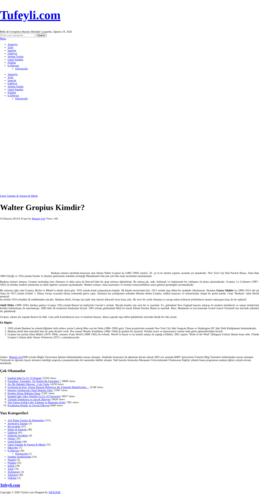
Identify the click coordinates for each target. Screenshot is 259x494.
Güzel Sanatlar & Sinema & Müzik (19, 196)
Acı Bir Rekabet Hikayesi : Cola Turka (28, 384)
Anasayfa (12, 44)
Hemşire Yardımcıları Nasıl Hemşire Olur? (30, 390)
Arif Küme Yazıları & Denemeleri (26, 420)
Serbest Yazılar (16, 56)
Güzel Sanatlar (15, 59)
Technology (14, 472)
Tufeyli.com (30, 15)
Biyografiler (14, 426)
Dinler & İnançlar (17, 429)
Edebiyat (12, 53)
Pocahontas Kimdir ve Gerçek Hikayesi (29, 405)
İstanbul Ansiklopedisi (19, 456)
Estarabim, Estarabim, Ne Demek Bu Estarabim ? (34, 381)
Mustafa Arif (38, 218)
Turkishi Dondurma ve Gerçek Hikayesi (29, 399)
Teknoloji (13, 475)
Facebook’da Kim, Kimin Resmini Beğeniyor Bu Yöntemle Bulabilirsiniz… (48, 387)
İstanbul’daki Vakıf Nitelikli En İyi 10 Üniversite (34, 396)
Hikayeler (13, 447)
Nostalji (12, 459)
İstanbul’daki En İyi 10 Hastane (25, 378)
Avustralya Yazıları (18, 423)
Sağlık (11, 465)
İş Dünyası (13, 65)
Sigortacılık (21, 68)
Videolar (12, 478)
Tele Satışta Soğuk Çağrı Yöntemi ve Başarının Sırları (37, 402)
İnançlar (12, 50)
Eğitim (11, 438)
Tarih (10, 47)
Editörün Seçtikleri (18, 435)
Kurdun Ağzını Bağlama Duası (24, 393)
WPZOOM (54, 492)
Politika (12, 62)
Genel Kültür (15, 441)
